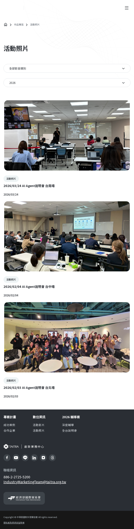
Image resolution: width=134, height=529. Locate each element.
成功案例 (9, 425)
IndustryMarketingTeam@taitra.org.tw (34, 481)
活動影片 (39, 425)
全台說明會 (69, 430)
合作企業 (9, 430)
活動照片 (39, 430)
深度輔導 (68, 425)
